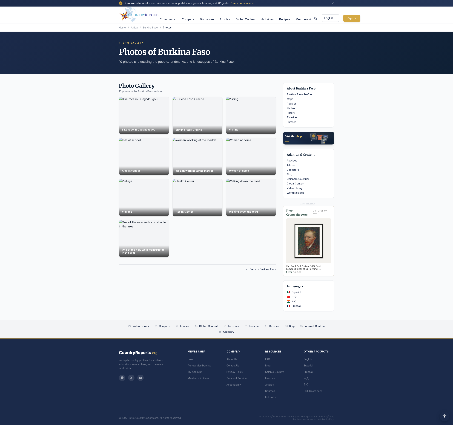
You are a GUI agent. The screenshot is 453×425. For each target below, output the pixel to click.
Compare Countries (298, 178)
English (329, 18)
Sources (270, 390)
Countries (166, 19)
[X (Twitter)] (131, 378)
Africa (134, 27)
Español (296, 292)
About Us (231, 359)
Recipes (284, 19)
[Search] (315, 18)
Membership (304, 19)
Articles (225, 19)
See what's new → (242, 3)
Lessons (254, 326)
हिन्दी (294, 301)
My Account (195, 371)
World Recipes (295, 192)
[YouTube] (140, 378)
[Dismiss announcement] (333, 3)
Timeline (292, 117)
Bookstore (207, 19)
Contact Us (232, 365)
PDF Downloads (313, 390)
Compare (188, 19)
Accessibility (233, 384)
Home (122, 27)
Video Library (295, 188)
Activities (267, 19)
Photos (291, 108)
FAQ (267, 359)
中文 (294, 296)
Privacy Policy (234, 371)
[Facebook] (122, 378)
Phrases (291, 121)
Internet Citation (315, 326)
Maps (290, 98)
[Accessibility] (444, 416)
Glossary (228, 331)
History (291, 112)
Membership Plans (198, 378)
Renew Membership (199, 365)
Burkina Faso (150, 27)
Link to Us (271, 397)
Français (297, 305)
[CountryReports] (139, 13)
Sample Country (274, 371)
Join (190, 359)
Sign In (352, 18)
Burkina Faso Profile (299, 94)
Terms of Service (236, 378)
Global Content (246, 19)
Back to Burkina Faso (263, 269)
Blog (289, 174)
